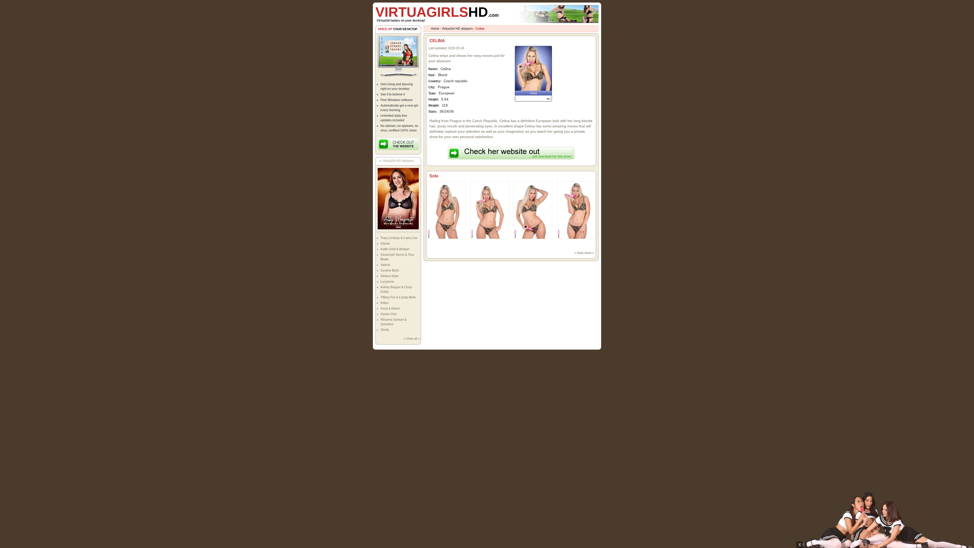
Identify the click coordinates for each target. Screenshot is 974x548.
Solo (433, 176)
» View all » (412, 338)
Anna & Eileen (390, 308)
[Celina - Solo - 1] (489, 210)
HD (437, 12)
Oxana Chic (388, 314)
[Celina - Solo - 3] (576, 210)
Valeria (385, 265)
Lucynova (387, 281)
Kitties (384, 303)
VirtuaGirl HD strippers (457, 28)
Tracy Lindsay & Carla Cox (398, 238)
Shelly (384, 330)
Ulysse (385, 243)
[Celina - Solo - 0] (446, 210)
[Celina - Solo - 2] (532, 210)
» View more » (584, 253)
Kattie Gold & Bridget (394, 249)
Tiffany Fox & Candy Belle (398, 297)
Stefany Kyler (389, 276)
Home (435, 28)
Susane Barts (389, 270)
